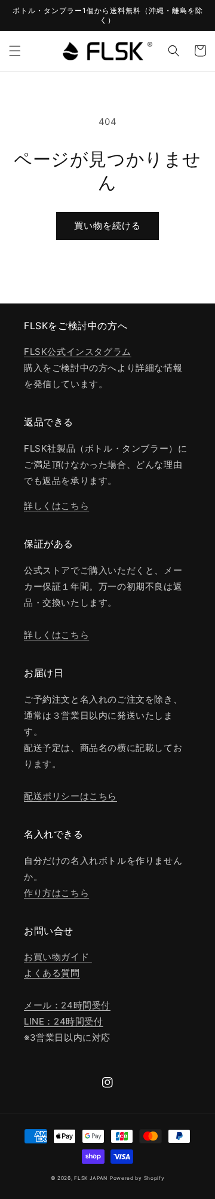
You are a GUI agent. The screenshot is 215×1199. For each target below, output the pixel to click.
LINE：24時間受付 (63, 1021)
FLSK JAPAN (91, 1178)
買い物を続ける (107, 225)
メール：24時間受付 (67, 1005)
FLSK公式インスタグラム (77, 351)
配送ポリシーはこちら (70, 796)
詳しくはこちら (56, 505)
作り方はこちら (56, 893)
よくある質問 (52, 973)
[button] (15, 51)
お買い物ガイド (58, 956)
